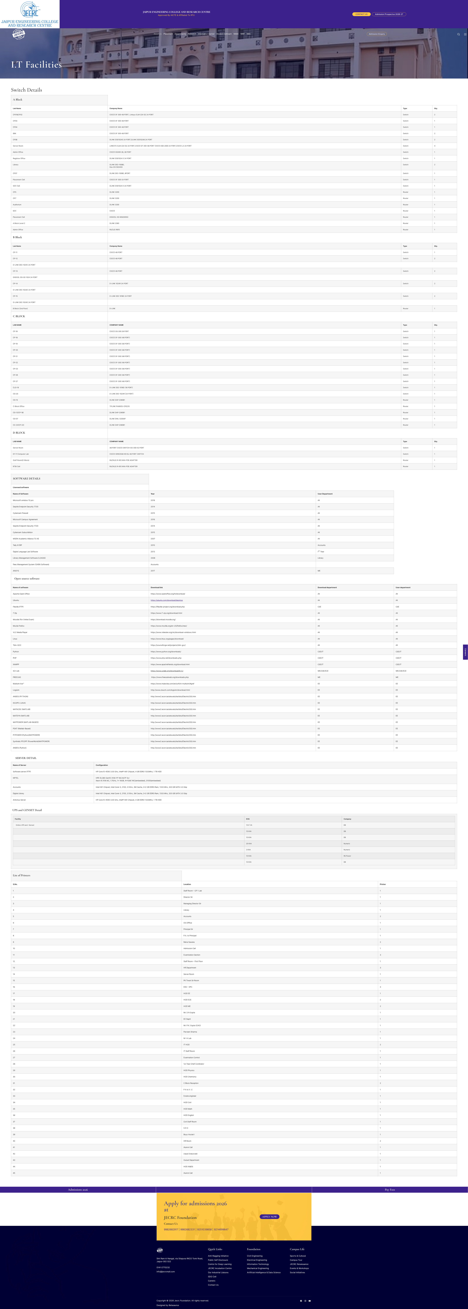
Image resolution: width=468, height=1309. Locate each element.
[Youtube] (309, 1301)
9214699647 (221, 1229)
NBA (248, 34)
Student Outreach (224, 34)
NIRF (243, 34)
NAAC (236, 34)
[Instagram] (305, 1301)
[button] (459, 33)
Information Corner (206, 34)
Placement (168, 34)
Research (192, 34)
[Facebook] (301, 1301)
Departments (180, 34)
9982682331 (187, 1229)
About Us (158, 34)
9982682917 (171, 1229)
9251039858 (204, 1229)
